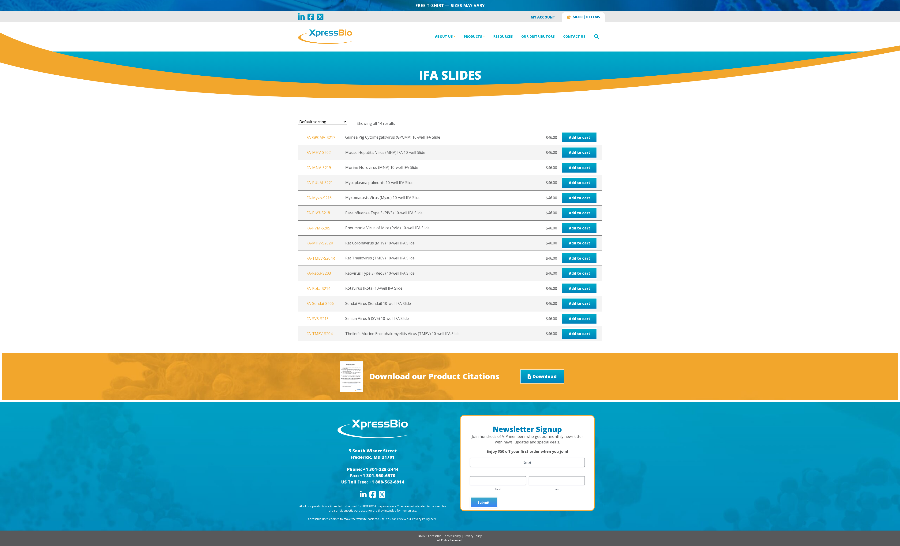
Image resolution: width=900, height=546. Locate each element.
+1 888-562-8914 (386, 482)
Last (557, 489)
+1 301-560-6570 (377, 475)
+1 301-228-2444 (380, 469)
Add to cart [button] (579, 137)
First (498, 489)
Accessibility (453, 536)
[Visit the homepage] (373, 428)
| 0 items (586, 17)
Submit (484, 502)
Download (544, 376)
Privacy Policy (473, 536)
